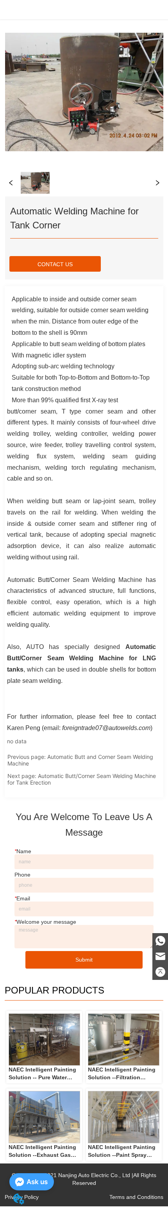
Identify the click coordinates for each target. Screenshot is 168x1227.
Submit (84, 959)
